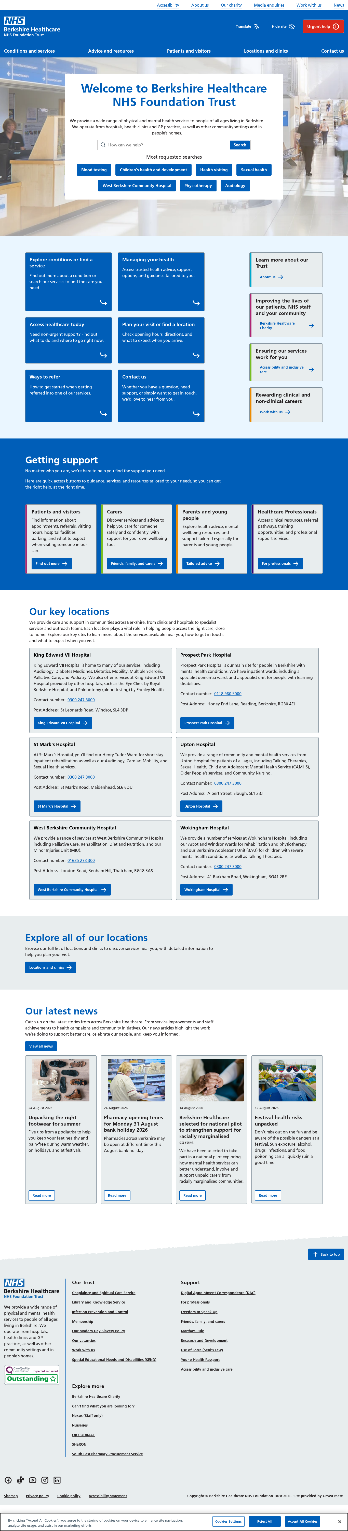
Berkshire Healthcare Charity (277, 325)
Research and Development (204, 1340)
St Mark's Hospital (53, 806)
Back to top (330, 1254)
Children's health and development (153, 169)
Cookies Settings (228, 1521)
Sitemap (11, 1496)
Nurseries (80, 1425)
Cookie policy (69, 1496)
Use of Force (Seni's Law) (202, 1350)
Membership (82, 1321)
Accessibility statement (108, 1496)
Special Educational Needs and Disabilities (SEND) (114, 1359)
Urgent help (318, 26)
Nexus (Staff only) (87, 1415)
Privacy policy (37, 1496)
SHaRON (79, 1444)
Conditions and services (29, 51)
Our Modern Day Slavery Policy (98, 1331)
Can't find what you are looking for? (103, 1406)
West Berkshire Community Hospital (136, 185)
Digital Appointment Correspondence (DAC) (218, 1293)
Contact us (332, 51)
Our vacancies (84, 1340)
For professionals (276, 563)
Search (240, 144)
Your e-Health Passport (200, 1359)
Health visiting (214, 169)
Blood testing (94, 169)
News (339, 5)
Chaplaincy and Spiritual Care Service (104, 1293)
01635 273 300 (81, 860)
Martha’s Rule (192, 1331)
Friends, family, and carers (133, 563)
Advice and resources (111, 51)
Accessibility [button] (168, 5)
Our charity (231, 5)
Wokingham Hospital (202, 889)
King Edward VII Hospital (59, 723)
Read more (44, 1196)
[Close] (339, 1521)
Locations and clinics (266, 51)
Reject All (264, 1521)
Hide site (279, 26)
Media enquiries (269, 5)
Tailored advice (205, 564)
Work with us (309, 5)
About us (200, 5)
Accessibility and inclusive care (282, 369)
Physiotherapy (198, 185)
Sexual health (254, 169)
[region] (174, 1522)
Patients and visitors (189, 51)
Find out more (54, 564)
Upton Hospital (197, 806)
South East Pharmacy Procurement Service (107, 1454)
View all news (41, 1046)
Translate (243, 26)
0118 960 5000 (228, 693)
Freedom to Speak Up (199, 1312)
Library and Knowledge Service (98, 1302)
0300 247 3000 (81, 699)
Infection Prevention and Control (100, 1312)
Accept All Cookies (302, 1521)
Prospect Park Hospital (203, 723)
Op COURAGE (83, 1435)
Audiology (235, 185)
